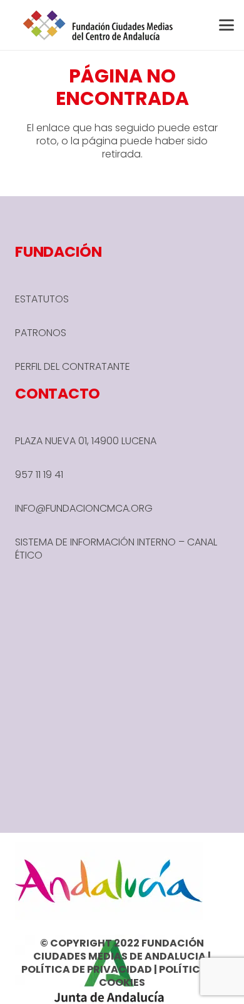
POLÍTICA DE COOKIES (161, 976)
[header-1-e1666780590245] (98, 25)
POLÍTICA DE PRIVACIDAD (86, 969)
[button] (226, 24)
